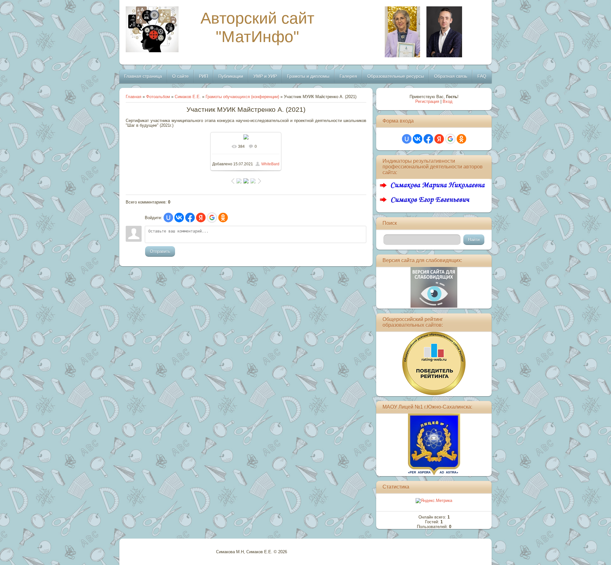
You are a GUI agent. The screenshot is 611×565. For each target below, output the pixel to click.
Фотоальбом (158, 96)
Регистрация (427, 101)
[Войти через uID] (168, 217)
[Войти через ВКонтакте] (179, 217)
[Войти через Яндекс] (201, 217)
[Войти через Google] (212, 217)
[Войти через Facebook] (190, 217)
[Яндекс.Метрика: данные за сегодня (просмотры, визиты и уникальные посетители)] (434, 500)
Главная (133, 96)
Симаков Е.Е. (188, 96)
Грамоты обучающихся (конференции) (242, 96)
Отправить (160, 251)
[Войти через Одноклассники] (223, 217)
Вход (448, 101)
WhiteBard (270, 164)
